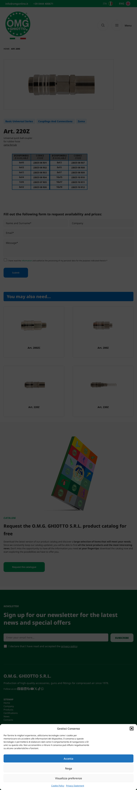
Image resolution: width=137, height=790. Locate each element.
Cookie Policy (57, 785)
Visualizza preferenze (68, 778)
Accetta (68, 758)
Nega (68, 768)
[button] (131, 728)
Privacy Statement (75, 785)
